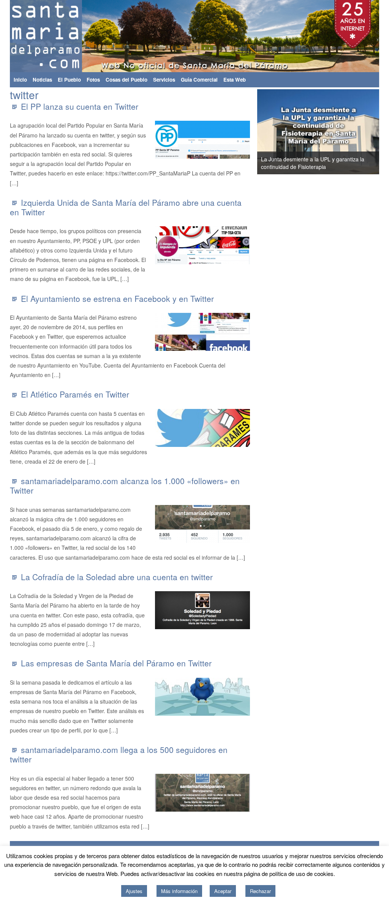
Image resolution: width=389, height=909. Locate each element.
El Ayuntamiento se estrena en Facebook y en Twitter (117, 298)
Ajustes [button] (134, 891)
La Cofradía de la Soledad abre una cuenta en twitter (117, 576)
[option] (318, 131)
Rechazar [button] (260, 891)
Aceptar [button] (222, 891)
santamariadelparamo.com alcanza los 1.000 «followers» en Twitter (125, 485)
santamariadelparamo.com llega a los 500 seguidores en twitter (119, 754)
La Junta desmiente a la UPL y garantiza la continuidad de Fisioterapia (312, 162)
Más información (179, 891)
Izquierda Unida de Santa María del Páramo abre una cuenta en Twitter (126, 207)
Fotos (93, 79)
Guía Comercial (199, 79)
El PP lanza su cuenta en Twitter (79, 106)
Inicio (20, 79)
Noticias (42, 79)
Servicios (164, 79)
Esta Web (234, 79)
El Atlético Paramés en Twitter (75, 394)
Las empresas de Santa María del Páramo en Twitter (116, 663)
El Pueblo (69, 79)
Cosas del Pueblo (126, 79)
